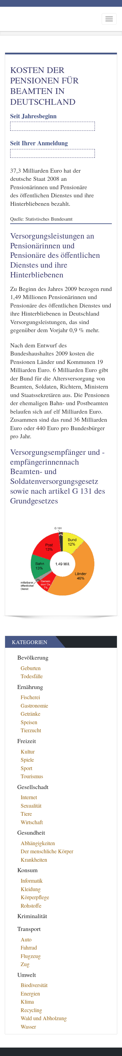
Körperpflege (35, 897)
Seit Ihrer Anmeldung (39, 143)
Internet (29, 797)
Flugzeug (31, 955)
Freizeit (26, 741)
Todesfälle (32, 676)
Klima (27, 1001)
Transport (29, 929)
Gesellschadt (32, 787)
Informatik (32, 880)
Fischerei (30, 697)
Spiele (27, 759)
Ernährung (30, 687)
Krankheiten (34, 859)
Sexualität (31, 805)
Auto (26, 939)
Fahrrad (29, 947)
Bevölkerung (32, 657)
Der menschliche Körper (47, 851)
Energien (30, 993)
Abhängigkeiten (38, 842)
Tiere (26, 813)
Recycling (31, 1009)
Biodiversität (34, 984)
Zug (25, 963)
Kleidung (31, 888)
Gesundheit (31, 832)
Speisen (29, 722)
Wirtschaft (32, 822)
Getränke (30, 713)
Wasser (28, 1026)
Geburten (31, 667)
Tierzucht (31, 730)
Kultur (28, 751)
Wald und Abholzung (44, 1018)
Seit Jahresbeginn (33, 116)
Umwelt (26, 975)
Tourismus (32, 776)
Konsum (27, 870)
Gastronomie (34, 705)
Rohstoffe (31, 905)
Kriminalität (32, 916)
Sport (26, 767)
